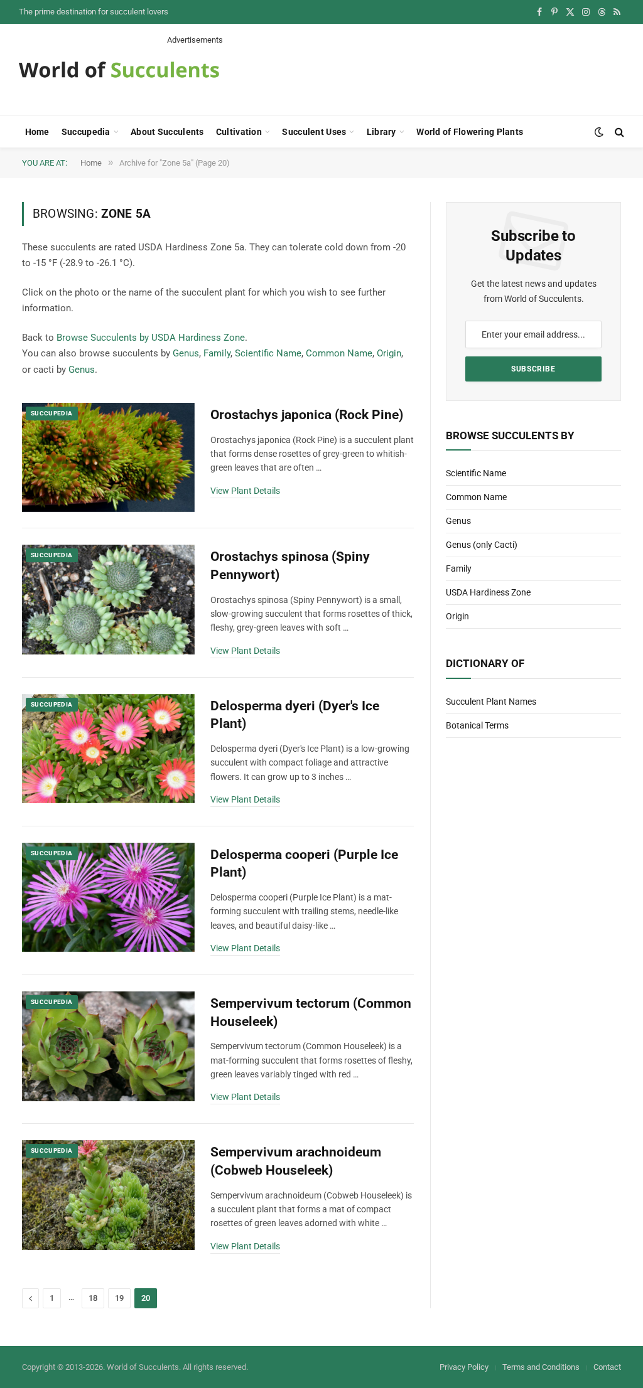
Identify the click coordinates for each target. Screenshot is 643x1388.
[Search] (618, 132)
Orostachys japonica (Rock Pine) (306, 414)
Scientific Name (268, 353)
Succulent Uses (314, 132)
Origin (389, 353)
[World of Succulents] (119, 69)
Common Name (339, 353)
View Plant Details (245, 491)
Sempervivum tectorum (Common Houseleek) (310, 1012)
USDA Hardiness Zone (488, 592)
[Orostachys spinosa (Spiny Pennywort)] (108, 599)
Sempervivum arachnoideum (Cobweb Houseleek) (295, 1161)
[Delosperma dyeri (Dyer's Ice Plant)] (108, 748)
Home (37, 132)
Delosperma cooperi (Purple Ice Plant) (304, 863)
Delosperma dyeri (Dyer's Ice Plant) (294, 715)
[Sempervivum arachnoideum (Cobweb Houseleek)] (108, 1194)
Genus (186, 353)
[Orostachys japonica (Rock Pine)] (108, 457)
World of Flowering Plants (469, 132)
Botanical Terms (477, 725)
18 (93, 1298)
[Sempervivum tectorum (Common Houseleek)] (108, 1046)
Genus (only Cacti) (481, 545)
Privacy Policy (464, 1367)
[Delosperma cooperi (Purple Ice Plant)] (108, 897)
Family (216, 353)
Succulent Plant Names (491, 702)
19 (119, 1298)
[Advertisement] (395, 74)
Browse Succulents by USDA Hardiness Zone (151, 337)
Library (381, 132)
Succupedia (86, 132)
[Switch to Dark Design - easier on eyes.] (599, 132)
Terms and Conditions (541, 1367)
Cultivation (239, 132)
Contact (607, 1367)
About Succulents (167, 132)
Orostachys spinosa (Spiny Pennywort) (290, 565)
